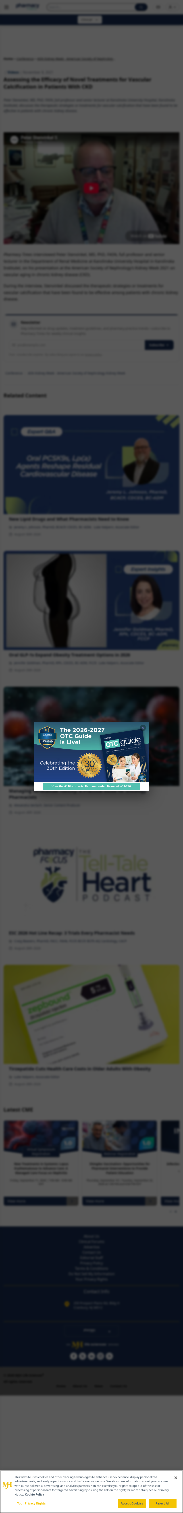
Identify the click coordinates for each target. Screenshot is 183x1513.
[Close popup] (143, 728)
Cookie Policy (34, 1494)
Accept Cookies (132, 1503)
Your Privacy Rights (31, 1503)
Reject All (163, 1503)
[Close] (176, 1478)
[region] (91, 1491)
